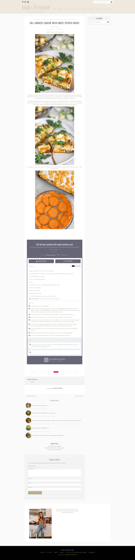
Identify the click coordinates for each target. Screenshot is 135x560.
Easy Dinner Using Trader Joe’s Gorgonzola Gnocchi (48, 435)
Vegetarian (72, 19)
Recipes (60, 9)
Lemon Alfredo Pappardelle (40, 428)
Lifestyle (49, 552)
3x (79, 266)
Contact (99, 9)
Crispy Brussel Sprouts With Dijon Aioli (44, 413)
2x (76, 266)
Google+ (62, 371)
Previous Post (31, 396)
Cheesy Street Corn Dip (55, 449)
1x (73, 266)
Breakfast (37, 19)
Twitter (49, 371)
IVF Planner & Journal (54, 446)
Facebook (42, 371)
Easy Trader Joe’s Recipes (39, 405)
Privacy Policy (108, 9)
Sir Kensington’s (71, 102)
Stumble (69, 371)
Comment (31, 468)
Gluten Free (50, 19)
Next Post (79, 396)
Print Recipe (59, 29)
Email (75, 371)
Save (56, 371)
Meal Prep (59, 19)
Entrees (43, 19)
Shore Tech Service (71, 554)
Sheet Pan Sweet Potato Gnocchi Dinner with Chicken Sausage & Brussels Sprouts (56, 420)
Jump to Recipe (50, 29)
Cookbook (91, 9)
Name (30, 478)
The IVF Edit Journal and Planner (75, 9)
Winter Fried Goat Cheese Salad (54, 447)
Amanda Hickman (51, 255)
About (56, 552)
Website (30, 487)
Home (54, 9)
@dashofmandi (54, 361)
